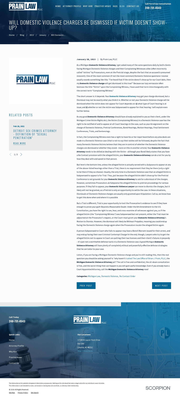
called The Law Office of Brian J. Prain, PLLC (146, 258)
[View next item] (21, 154)
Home (11, 340)
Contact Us (14, 363)
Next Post (161, 285)
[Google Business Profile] (162, 320)
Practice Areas (15, 357)
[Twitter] (169, 320)
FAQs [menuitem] (115, 6)
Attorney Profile (16, 345)
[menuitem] (12, 392)
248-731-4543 (153, 8)
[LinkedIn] (156, 320)
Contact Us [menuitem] (133, 6)
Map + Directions (85, 351)
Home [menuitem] (58, 6)
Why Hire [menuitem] (88, 6)
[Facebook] (149, 320)
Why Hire (13, 351)
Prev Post (86, 285)
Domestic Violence (109, 276)
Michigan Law (94, 276)
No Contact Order (127, 276)
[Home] (26, 6)
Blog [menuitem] (122, 6)
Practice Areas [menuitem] (103, 6)
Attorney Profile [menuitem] (72, 6)
